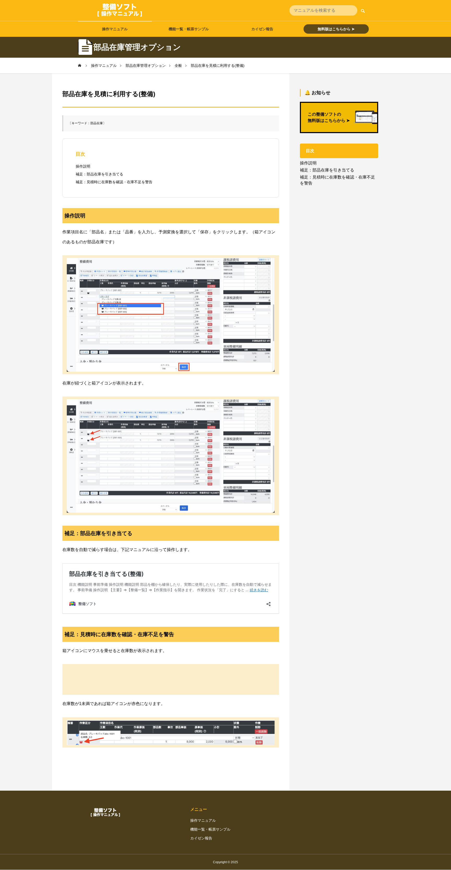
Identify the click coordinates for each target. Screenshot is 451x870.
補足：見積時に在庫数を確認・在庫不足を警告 (114, 182)
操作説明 (83, 166)
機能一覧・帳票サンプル (189, 29)
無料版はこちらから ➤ (336, 29)
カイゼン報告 (262, 29)
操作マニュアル (115, 29)
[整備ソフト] (120, 10)
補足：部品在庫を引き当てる (99, 174)
